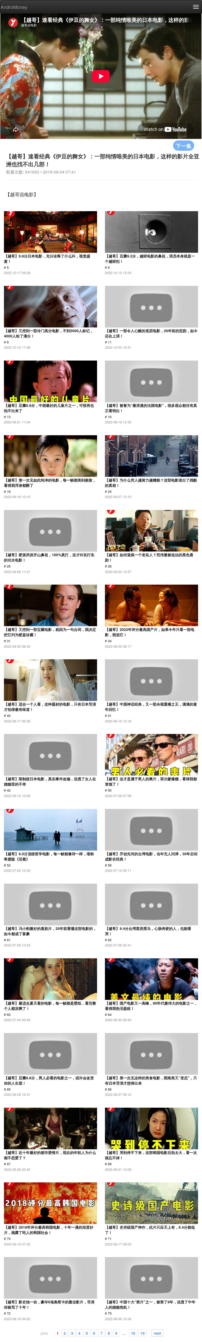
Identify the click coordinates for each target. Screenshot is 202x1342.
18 (133, 1333)
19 (142, 1333)
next (157, 1333)
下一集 (183, 145)
